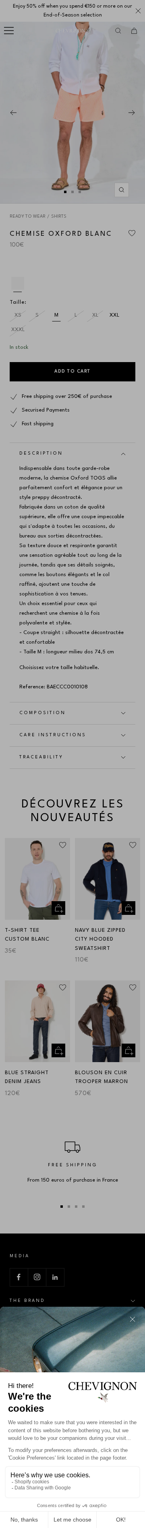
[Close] (132, 1319)
